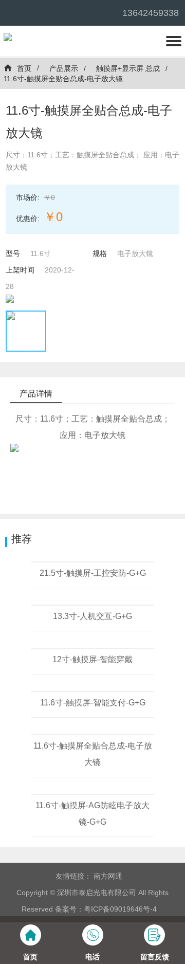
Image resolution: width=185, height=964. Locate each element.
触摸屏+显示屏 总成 (128, 68)
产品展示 (63, 68)
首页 (24, 68)
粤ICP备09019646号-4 (120, 909)
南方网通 (108, 876)
